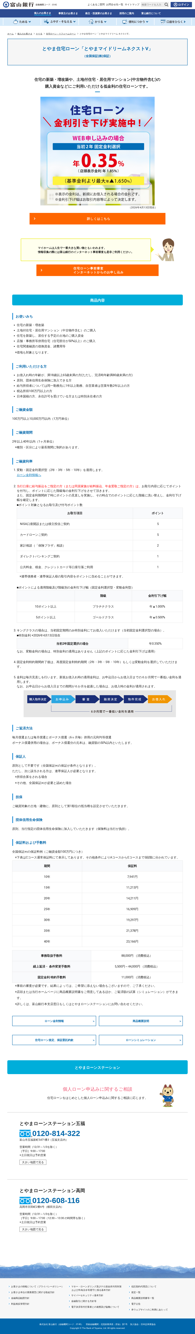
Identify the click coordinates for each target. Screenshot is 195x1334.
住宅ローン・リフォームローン (61, 34)
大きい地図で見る (33, 1162)
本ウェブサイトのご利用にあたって (149, 1309)
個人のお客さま (42, 13)
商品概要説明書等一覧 (142, 1298)
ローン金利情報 (54, 1021)
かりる (97, 21)
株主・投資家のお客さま (98, 13)
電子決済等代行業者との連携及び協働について (95, 1307)
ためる (22, 21)
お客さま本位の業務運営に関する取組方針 (33, 1292)
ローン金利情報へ (29, 475)
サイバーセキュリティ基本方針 (87, 1295)
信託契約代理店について (143, 1286)
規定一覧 (135, 1292)
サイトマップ (132, 4)
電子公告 (135, 1304)
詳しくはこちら (98, 219)
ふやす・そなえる (60, 21)
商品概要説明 (141, 1021)
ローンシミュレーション (141, 1040)
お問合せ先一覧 (114, 4)
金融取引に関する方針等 (83, 1301)
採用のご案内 (126, 13)
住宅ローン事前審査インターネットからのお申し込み (98, 270)
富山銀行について (151, 13)
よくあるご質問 (96, 4)
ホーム (10, 34)
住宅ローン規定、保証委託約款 (54, 1040)
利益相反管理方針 (20, 1304)
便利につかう (135, 21)
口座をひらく (173, 21)
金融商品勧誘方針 (20, 1298)
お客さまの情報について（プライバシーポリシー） (37, 1286)
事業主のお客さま (68, 13)
